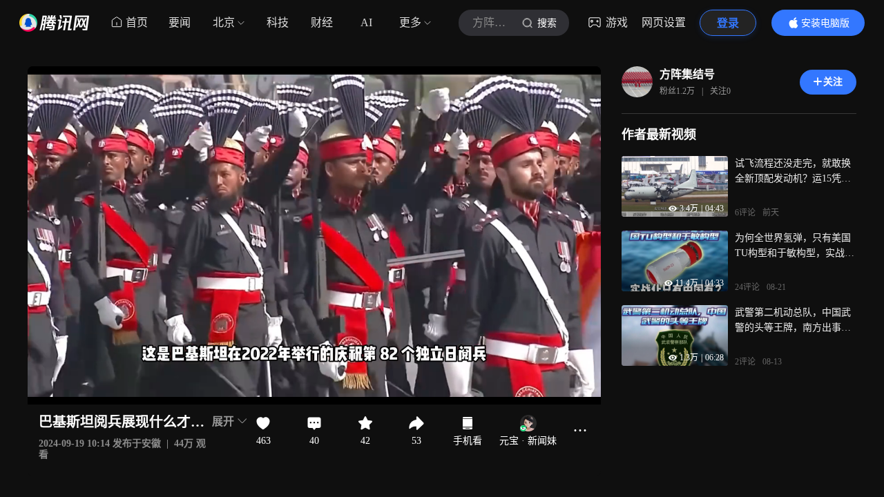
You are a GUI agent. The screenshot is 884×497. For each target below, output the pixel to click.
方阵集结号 (687, 74)
